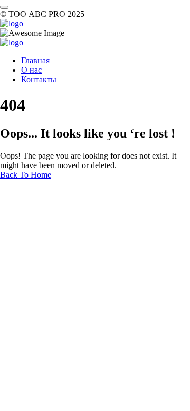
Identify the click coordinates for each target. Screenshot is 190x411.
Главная (35, 60)
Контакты (38, 79)
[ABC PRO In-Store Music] (11, 23)
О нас (31, 69)
